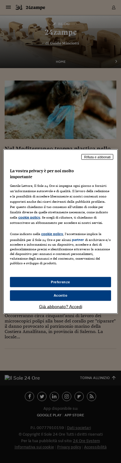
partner (78, 240)
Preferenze (60, 282)
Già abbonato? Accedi (60, 306)
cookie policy (29, 217)
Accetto (61, 295)
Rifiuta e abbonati (97, 157)
